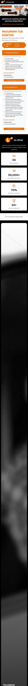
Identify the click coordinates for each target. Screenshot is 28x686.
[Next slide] (25, 10)
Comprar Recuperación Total (14, 128)
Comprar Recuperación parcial (14, 80)
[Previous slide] (2, 10)
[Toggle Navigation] (26, 2)
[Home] (3, 2)
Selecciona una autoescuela (13, 24)
